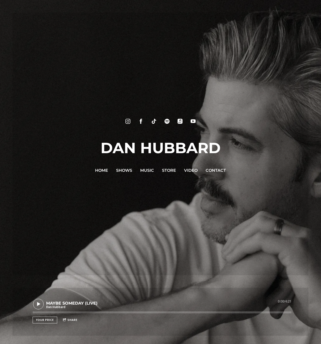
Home (101, 170)
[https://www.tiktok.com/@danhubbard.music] (153, 121)
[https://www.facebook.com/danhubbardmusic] (140, 121)
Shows (124, 170)
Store (169, 170)
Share (72, 320)
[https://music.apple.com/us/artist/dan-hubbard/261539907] (180, 121)
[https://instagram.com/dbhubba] (127, 121)
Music (147, 170)
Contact (216, 170)
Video (191, 170)
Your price (45, 320)
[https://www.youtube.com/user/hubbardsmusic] (193, 121)
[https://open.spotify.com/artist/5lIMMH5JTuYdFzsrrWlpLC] (167, 121)
